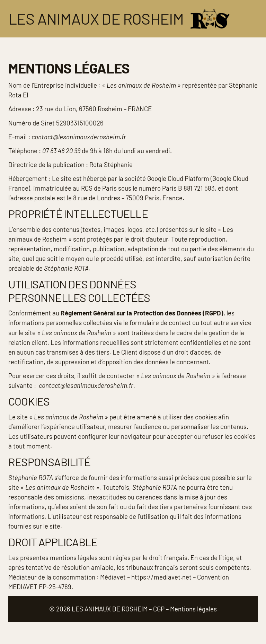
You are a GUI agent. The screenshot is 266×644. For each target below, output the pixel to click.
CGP (159, 609)
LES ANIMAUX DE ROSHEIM (110, 609)
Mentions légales (193, 609)
